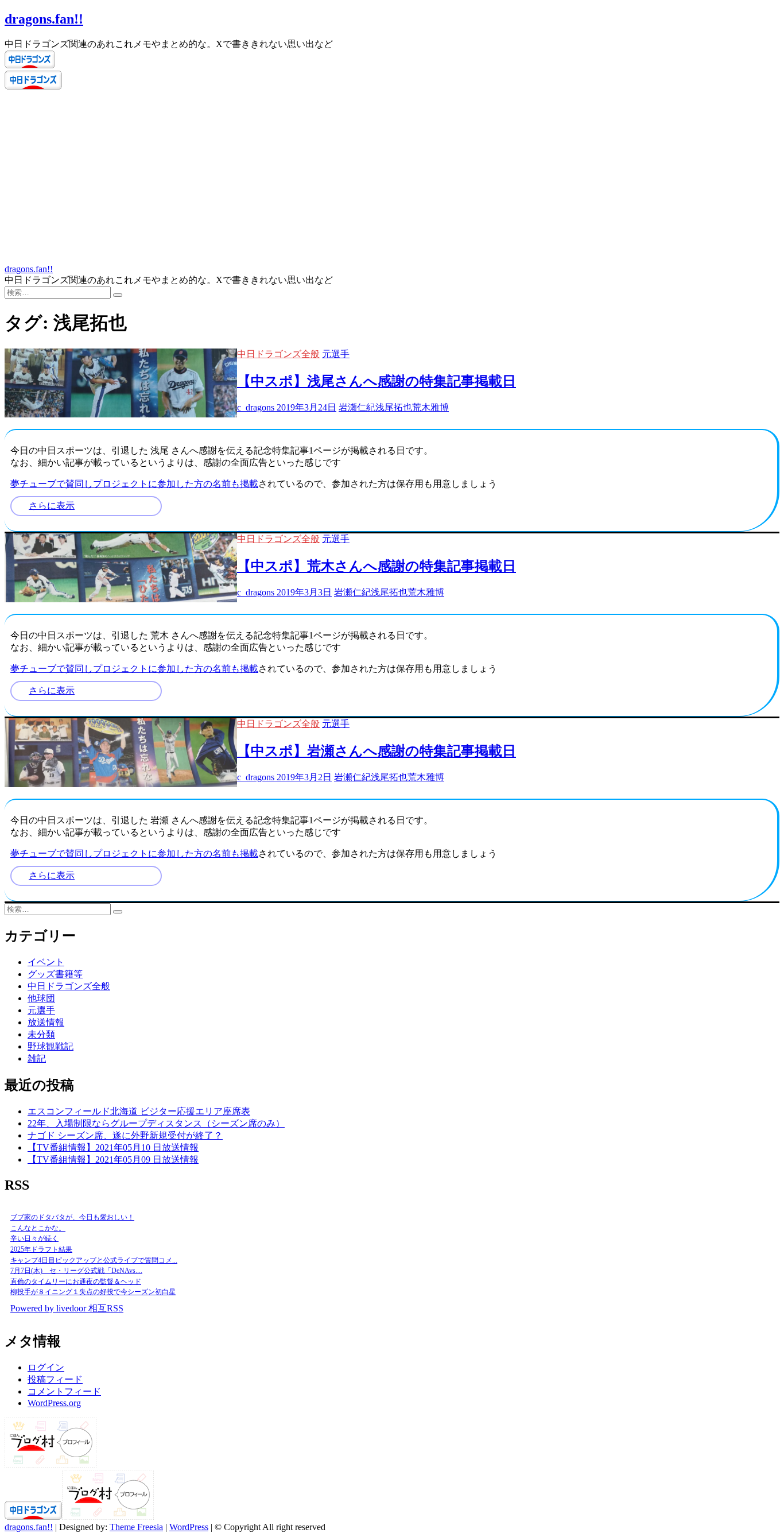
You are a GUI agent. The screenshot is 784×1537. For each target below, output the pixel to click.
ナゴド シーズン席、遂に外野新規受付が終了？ (125, 1135)
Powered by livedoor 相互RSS (66, 1308)
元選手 (336, 354)
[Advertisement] (392, 178)
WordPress (188, 1527)
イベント (46, 962)
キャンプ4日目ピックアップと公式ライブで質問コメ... (93, 1260)
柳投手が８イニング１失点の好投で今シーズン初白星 (93, 1292)
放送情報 (46, 1022)
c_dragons (255, 407)
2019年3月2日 (303, 777)
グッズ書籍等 (55, 974)
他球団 (41, 998)
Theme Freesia (136, 1527)
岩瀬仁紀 (357, 407)
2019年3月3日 (303, 592)
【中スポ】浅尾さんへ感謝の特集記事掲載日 (376, 381)
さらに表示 (52, 505)
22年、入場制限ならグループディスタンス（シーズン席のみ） (156, 1123)
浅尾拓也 (393, 407)
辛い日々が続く (34, 1238)
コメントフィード (64, 1391)
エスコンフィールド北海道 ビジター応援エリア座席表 (139, 1111)
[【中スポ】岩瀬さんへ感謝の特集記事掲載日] (121, 784)
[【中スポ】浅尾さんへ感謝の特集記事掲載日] (121, 414)
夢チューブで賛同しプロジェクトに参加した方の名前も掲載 (134, 484)
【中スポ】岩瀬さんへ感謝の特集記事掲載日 (376, 751)
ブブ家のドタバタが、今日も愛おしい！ (72, 1217)
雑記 (37, 1058)
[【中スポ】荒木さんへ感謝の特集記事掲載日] (121, 599)
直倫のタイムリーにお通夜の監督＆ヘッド (75, 1281)
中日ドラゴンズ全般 (278, 354)
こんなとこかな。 (37, 1228)
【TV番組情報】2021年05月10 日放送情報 (113, 1147)
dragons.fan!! (44, 18)
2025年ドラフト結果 (41, 1249)
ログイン (46, 1367)
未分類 (41, 1034)
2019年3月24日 (305, 407)
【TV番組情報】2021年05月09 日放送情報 (113, 1159)
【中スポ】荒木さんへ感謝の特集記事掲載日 (376, 566)
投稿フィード (55, 1379)
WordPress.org (54, 1403)
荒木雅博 (430, 407)
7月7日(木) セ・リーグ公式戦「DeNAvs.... (76, 1271)
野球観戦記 (50, 1046)
